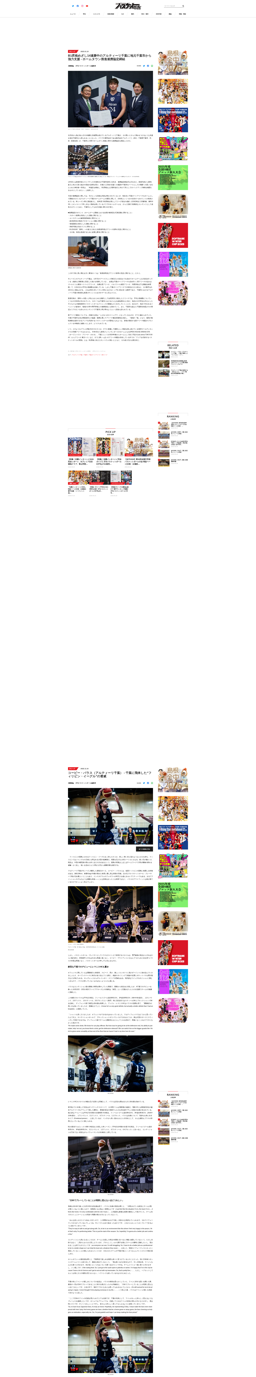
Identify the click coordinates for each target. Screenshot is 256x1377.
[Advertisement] (128, 32)
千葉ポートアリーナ (94, 355)
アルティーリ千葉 (77, 355)
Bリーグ (72, 51)
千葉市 (86, 355)
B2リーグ (104, 355)
